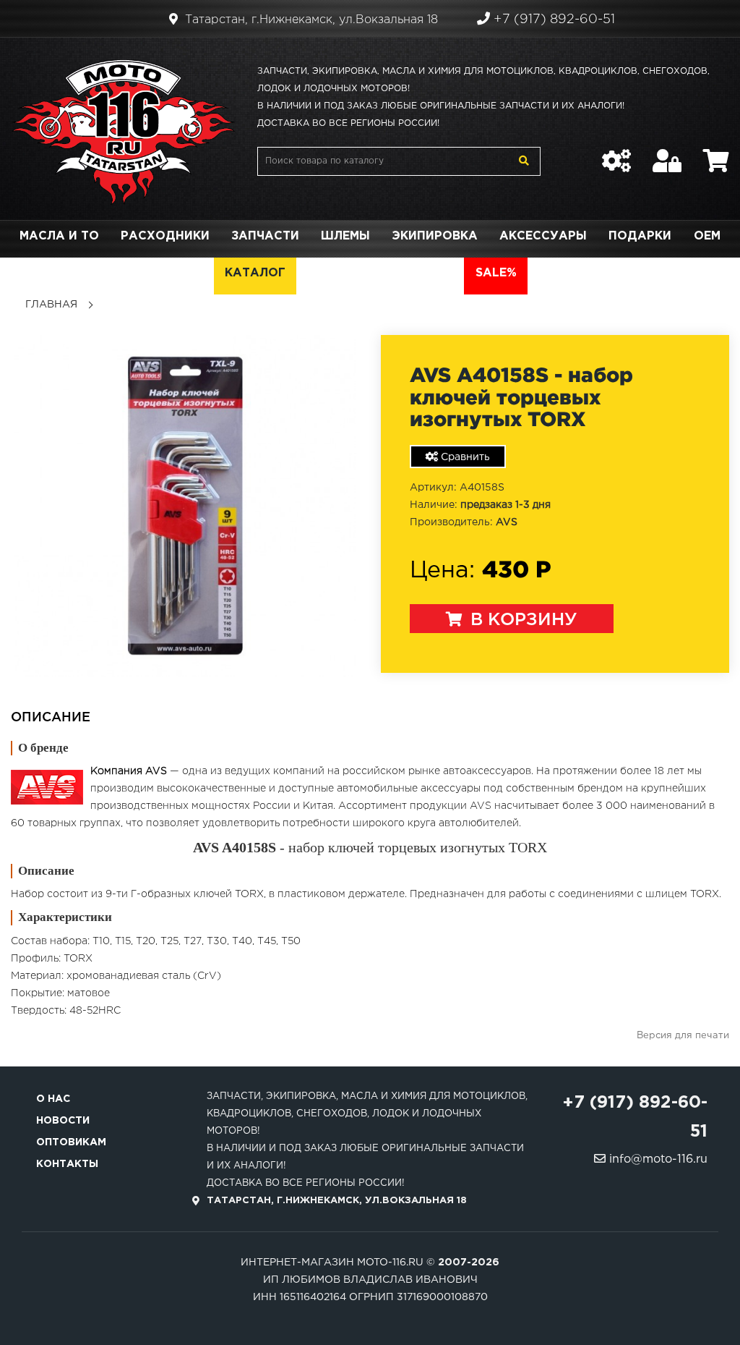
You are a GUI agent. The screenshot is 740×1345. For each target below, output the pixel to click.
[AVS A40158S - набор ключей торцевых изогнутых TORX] (185, 505)
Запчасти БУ (352, 273)
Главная (51, 304)
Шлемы (345, 236)
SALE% (496, 273)
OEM (707, 236)
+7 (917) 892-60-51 (552, 19)
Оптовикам (71, 1142)
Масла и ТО (59, 236)
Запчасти (265, 236)
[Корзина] (716, 153)
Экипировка (435, 236)
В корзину (521, 620)
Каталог (255, 273)
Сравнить (464, 457)
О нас (53, 1099)
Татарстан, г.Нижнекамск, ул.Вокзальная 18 (309, 19)
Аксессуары (543, 236)
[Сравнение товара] (616, 153)
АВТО (435, 273)
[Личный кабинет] (667, 153)
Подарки (639, 236)
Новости (63, 1120)
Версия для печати (683, 1036)
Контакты (67, 1164)
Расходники (165, 236)
